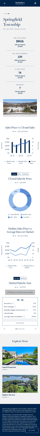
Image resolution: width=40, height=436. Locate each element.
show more (20, 323)
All (13, 131)
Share (32, 430)
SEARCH (9, 368)
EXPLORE (8, 396)
